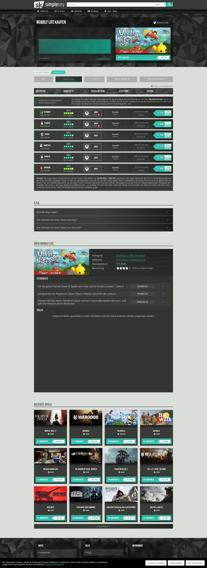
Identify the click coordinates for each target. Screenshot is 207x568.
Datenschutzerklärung (54, 564)
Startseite (44, 11)
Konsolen (78, 11)
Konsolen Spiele (42, 72)
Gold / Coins (112, 11)
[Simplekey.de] (49, 4)
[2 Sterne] (119, 268)
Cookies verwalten (156, 563)
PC (43, 79)
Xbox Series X (122, 79)
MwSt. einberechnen (47, 103)
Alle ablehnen (176, 563)
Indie (131, 255)
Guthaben (94, 11)
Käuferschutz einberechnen (50, 100)
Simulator (140, 255)
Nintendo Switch (156, 79)
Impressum (44, 552)
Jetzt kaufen (142, 57)
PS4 (94, 79)
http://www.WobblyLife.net (130, 259)
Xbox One (68, 79)
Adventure (121, 255)
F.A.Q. (88, 552)
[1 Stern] (117, 268)
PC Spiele (61, 11)
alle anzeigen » (103, 526)
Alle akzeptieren (195, 563)
